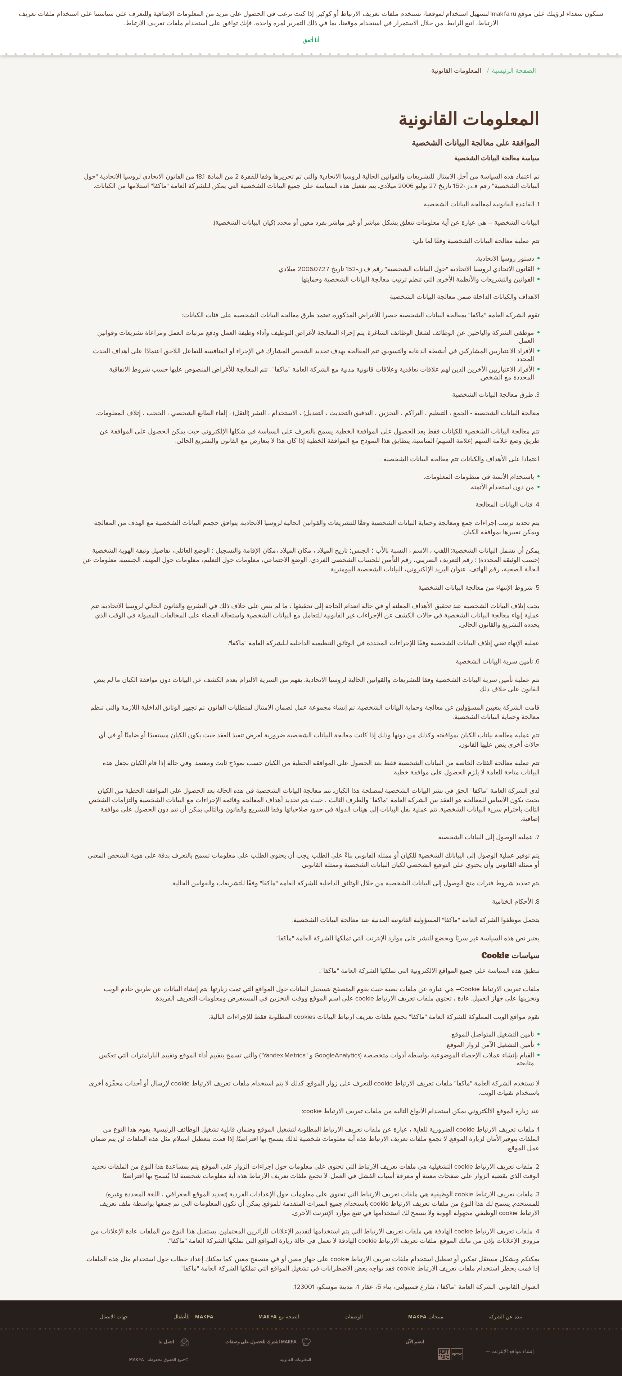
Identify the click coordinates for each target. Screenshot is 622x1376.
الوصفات (353, 1317)
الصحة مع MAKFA (278, 1317)
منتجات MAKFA (425, 1317)
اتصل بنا (166, 1342)
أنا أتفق (311, 40)
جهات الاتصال (114, 1317)
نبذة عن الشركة (505, 1317)
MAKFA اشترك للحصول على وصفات (261, 1342)
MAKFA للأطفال (193, 1317)
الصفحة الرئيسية (514, 71)
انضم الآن (415, 1342)
